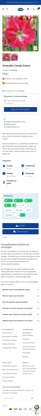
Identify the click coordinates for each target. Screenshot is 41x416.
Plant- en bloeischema (10, 370)
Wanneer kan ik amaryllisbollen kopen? (16, 290)
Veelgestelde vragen (9, 348)
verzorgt (10, 284)
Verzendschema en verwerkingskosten (29, 348)
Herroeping (26, 353)
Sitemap (25, 356)
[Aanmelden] (32, 398)
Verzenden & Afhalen (9, 340)
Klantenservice (7, 333)
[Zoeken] (7, 9)
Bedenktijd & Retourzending (27, 334)
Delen (4, 237)
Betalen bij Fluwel (8, 344)
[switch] (36, 413)
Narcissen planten (8, 377)
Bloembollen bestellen (10, 336)
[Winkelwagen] (38, 9)
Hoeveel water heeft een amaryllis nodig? (17, 314)
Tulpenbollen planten (9, 373)
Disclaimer (26, 339)
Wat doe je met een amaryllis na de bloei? (17, 308)
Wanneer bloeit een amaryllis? (13, 296)
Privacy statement (28, 343)
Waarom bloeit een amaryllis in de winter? (17, 321)
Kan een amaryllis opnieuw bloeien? (15, 302)
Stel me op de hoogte (20, 109)
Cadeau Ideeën (7, 381)
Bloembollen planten (9, 366)
